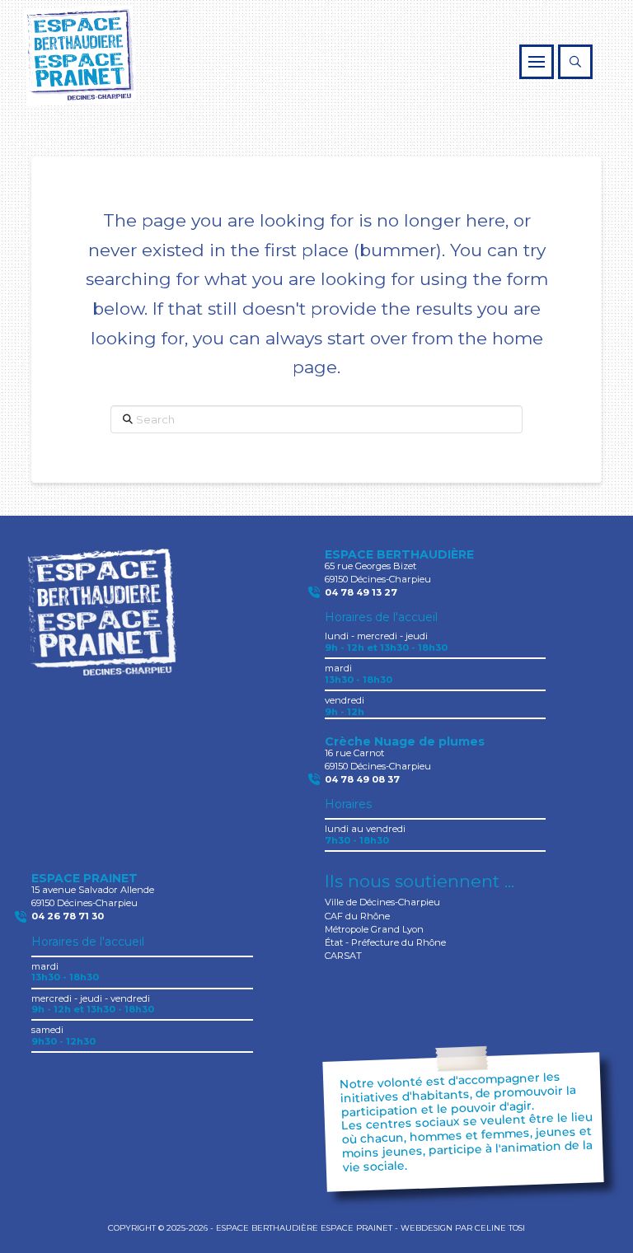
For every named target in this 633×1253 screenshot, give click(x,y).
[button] (536, 61)
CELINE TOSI (500, 1227)
